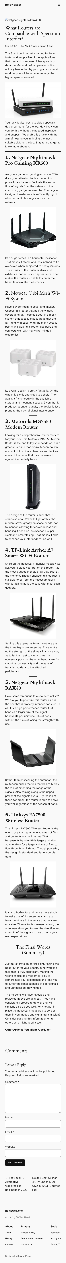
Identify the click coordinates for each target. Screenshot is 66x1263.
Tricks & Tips (46, 46)
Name (10, 1117)
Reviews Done (13, 5)
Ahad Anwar (31, 46)
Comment (12, 1081)
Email (9, 1132)
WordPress (25, 1256)
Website (10, 1146)
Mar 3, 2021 (11, 46)
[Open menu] (59, 5)
